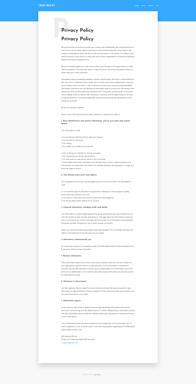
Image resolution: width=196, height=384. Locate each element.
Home (137, 5)
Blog (143, 5)
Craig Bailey (46, 5)
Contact (151, 5)
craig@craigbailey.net (69, 342)
